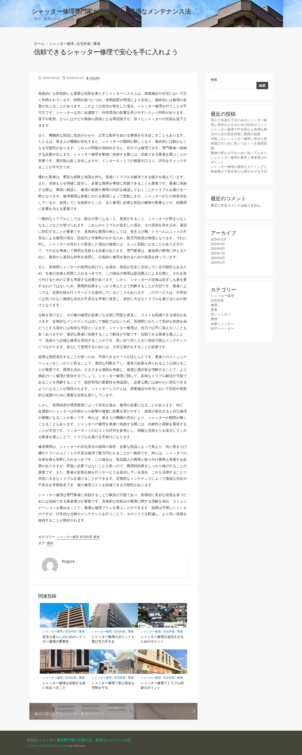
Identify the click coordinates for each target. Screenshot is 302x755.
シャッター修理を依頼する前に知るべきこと (64, 685)
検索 (214, 79)
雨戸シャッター (222, 328)
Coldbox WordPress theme (47, 745)
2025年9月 (218, 244)
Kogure (95, 78)
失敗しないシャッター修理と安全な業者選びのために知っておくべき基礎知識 (239, 143)
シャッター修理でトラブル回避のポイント (162, 685)
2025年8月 (218, 249)
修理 (214, 305)
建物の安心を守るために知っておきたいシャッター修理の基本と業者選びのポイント (239, 157)
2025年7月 (218, 253)
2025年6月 (218, 258)
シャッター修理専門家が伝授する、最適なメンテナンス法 (85, 740)
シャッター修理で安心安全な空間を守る (113, 685)
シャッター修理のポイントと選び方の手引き (113, 639)
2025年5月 (218, 262)
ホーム (39, 43)
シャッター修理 (61, 43)
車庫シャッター (222, 324)
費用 (50, 543)
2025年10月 (219, 239)
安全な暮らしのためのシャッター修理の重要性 (64, 639)
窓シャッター (221, 314)
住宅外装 (83, 43)
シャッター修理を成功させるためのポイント (162, 639)
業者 (96, 43)
